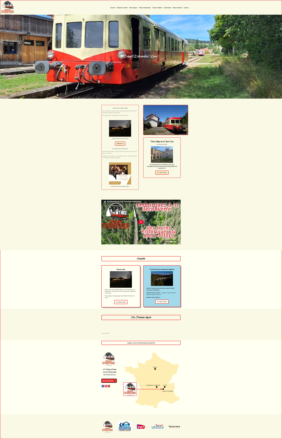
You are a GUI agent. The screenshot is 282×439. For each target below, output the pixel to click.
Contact (186, 8)
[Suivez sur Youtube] (109, 386)
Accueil (112, 8)
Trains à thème (157, 8)
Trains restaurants (145, 8)
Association (167, 8)
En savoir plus (162, 173)
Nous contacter (108, 381)
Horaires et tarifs (122, 8)
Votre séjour (133, 8)
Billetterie (120, 144)
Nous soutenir (177, 8)
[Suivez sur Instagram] (106, 386)
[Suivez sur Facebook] (103, 386)
